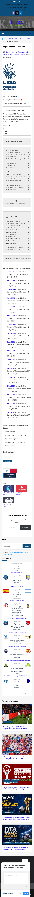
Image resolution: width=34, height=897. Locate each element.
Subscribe (25, 527)
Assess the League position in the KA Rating (16, 426)
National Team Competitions (10, 782)
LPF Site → (7, 129)
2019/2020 (11, 386)
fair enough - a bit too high (16, 435)
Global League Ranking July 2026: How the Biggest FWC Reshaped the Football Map (15, 728)
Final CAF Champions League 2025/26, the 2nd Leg (17, 676)
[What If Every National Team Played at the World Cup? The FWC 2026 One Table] (17, 744)
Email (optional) (8, 452)
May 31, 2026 (17, 604)
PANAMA (28, 39)
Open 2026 (11, 272)
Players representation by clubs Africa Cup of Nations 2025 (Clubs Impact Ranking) (16, 788)
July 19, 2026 (17, 590)
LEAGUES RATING (8, 722)
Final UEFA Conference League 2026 (17, 646)
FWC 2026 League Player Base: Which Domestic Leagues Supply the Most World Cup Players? (16, 818)
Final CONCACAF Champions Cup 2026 (17, 618)
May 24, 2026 (17, 663)
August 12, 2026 (17, 576)
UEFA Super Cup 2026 (17, 586)
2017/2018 (11, 404)
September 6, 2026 (17, 563)
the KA (17, 22)
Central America (19, 55)
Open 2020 (11, 377)
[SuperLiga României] (21, 488)
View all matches (26, 693)
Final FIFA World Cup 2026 (17, 600)
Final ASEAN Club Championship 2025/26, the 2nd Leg (17, 660)
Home (5, 39)
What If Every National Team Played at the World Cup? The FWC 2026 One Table (15, 758)
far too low (11, 446)
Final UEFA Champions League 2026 (17, 632)
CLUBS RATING (15, 780)
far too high (11, 432)
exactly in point (12, 439)
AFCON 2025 (6, 780)
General (17, 752)
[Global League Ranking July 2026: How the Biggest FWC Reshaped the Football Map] (17, 714)
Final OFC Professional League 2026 (17, 690)
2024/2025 (11, 298)
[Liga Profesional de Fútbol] (8, 488)
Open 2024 (11, 307)
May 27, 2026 (17, 635)
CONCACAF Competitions (16, 39)
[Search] (31, 33)
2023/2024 (11, 316)
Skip (20, 893)
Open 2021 (11, 360)
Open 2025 (11, 289)
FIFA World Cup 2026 (8, 752)
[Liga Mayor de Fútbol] (8, 500)
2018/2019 (11, 395)
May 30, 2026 (17, 621)
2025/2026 (11, 280)
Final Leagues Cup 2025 (17, 572)
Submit (7, 461)
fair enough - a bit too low (16, 442)
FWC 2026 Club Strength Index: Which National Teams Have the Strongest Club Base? (16, 848)
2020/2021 (11, 368)
